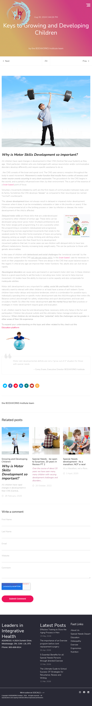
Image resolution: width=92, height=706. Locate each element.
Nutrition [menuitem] (74, 652)
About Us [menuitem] (75, 630)
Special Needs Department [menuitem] (80, 633)
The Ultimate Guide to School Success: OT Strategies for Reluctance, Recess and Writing (53, 673)
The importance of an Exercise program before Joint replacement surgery (53, 643)
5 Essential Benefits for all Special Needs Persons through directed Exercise (52, 657)
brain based (8, 184)
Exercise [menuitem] (74, 644)
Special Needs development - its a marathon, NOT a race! (74, 462)
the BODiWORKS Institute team (18, 403)
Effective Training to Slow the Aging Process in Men (53, 631)
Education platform (10, 327)
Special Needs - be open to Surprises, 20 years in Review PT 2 (44, 462)
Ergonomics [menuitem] (76, 648)
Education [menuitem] (75, 637)
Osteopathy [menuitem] (76, 641)
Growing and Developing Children (14, 460)
